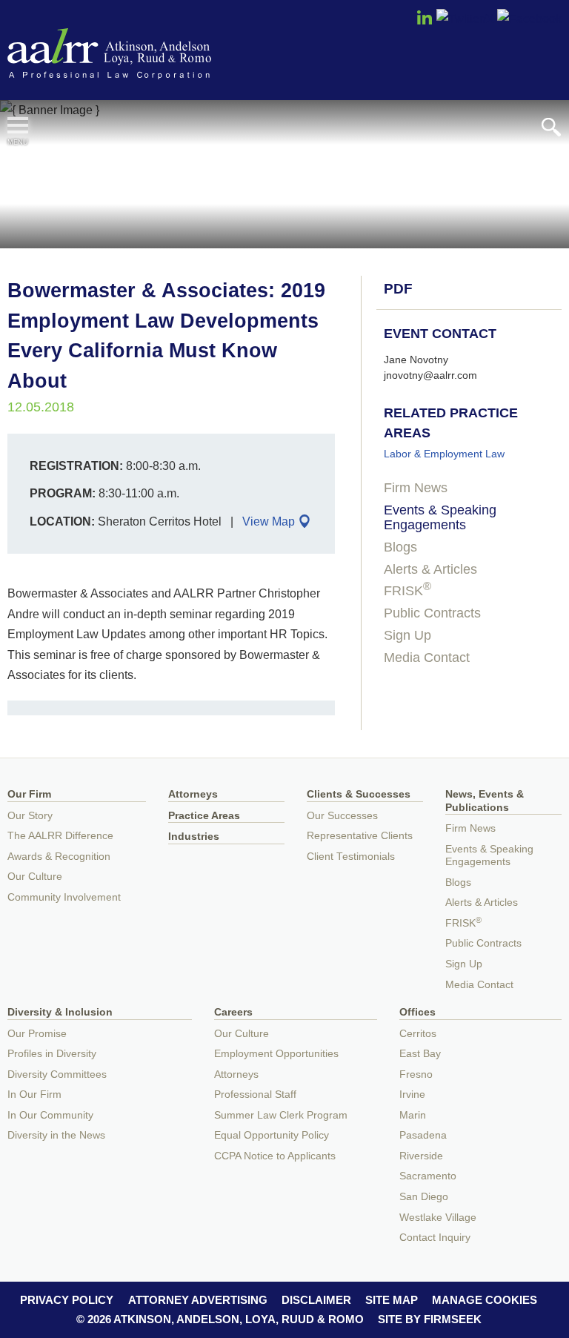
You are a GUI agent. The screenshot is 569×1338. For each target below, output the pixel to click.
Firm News (415, 487)
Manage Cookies (484, 1300)
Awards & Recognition (58, 856)
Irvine (412, 1094)
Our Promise (37, 1033)
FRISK (407, 590)
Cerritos (417, 1033)
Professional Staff (255, 1094)
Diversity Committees (57, 1074)
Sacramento (427, 1176)
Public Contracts (432, 613)
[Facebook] (529, 18)
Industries (193, 836)
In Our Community (50, 1115)
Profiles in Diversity (51, 1053)
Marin (412, 1115)
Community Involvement (64, 897)
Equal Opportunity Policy (271, 1135)
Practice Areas (204, 815)
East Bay (420, 1053)
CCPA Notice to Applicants (275, 1156)
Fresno (416, 1074)
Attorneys (193, 794)
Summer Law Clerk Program (280, 1115)
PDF (398, 289)
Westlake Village (437, 1217)
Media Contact (427, 657)
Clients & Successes (358, 794)
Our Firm (29, 794)
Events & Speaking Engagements (440, 517)
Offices (417, 1012)
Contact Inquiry (434, 1237)
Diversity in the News (56, 1135)
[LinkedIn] (424, 22)
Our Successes (342, 815)
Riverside (421, 1156)
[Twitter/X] (465, 18)
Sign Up (407, 635)
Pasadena (423, 1135)
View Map (268, 521)
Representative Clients (360, 835)
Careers (233, 1012)
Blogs (400, 547)
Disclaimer (316, 1300)
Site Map (391, 1300)
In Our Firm (34, 1094)
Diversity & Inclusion (60, 1012)
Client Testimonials (351, 856)
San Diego (423, 1196)
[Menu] (17, 125)
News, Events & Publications (484, 801)
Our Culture (34, 876)
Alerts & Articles (430, 569)
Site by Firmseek (430, 1319)
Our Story (30, 815)
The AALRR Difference (60, 835)
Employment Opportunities (276, 1053)
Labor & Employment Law (444, 454)
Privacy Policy (66, 1300)
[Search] (551, 127)
